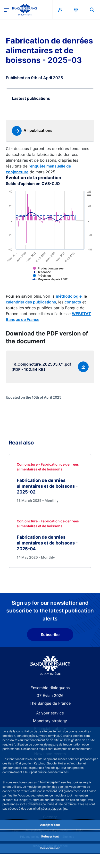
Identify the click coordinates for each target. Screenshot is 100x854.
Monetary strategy (50, 720)
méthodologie (69, 296)
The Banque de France (50, 703)
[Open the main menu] (6, 9)
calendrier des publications (31, 302)
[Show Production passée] (56, 272)
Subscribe (50, 634)
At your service (50, 713)
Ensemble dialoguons (50, 687)
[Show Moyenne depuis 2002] (57, 283)
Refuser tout (50, 836)
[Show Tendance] (49, 275)
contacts (73, 302)
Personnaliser (50, 848)
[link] (32, 131)
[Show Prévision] (49, 279)
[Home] (50, 666)
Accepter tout (50, 825)
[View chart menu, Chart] (89, 194)
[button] (92, 9)
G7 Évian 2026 (50, 695)
